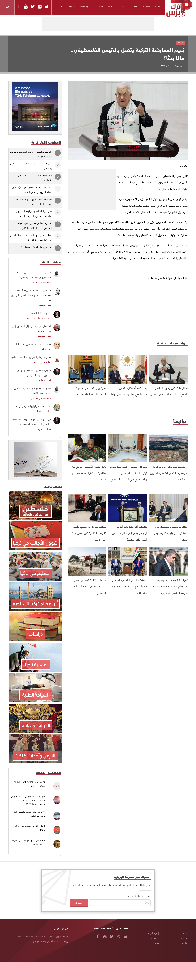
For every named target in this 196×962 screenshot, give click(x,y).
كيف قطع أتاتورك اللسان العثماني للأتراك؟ (35, 178)
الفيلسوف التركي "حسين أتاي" (36, 247)
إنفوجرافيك (85, 6)
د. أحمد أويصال (43, 410)
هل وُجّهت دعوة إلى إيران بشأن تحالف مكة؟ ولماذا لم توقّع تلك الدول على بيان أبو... (31, 295)
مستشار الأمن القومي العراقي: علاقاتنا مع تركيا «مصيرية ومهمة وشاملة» (128, 586)
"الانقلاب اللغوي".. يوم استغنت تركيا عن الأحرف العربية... (31, 154)
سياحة (111, 6)
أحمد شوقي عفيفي (41, 282)
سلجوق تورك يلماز (42, 362)
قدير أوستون (44, 379)
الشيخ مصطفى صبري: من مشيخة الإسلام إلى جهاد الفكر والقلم (35, 225)
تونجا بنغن (46, 348)
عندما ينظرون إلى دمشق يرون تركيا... (32, 344)
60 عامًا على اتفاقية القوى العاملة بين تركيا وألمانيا (29, 784)
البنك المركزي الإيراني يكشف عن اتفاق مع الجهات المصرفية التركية (31, 237)
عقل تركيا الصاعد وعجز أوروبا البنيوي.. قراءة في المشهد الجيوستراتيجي (33, 213)
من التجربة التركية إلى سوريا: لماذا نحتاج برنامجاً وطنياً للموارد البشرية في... (31, 421)
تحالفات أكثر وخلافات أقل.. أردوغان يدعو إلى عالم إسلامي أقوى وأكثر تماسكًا (129, 533)
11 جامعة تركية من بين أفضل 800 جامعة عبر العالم (29, 814)
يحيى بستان (45, 304)
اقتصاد (146, 6)
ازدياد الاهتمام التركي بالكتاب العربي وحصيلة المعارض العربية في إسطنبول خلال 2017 (28, 800)
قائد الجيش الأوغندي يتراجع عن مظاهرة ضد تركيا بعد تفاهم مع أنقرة (89, 473)
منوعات (71, 6)
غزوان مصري (44, 428)
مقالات (99, 6)
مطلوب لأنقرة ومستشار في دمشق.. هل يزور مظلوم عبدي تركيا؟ (171, 533)
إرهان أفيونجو (44, 335)
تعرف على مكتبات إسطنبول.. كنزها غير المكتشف (28, 842)
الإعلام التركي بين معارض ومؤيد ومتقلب (29, 828)
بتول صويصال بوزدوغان (39, 317)
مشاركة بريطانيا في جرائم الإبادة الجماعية (31, 357)
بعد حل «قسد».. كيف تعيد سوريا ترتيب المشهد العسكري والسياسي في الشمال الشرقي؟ (128, 473)
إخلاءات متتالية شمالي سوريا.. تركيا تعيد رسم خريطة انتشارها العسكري (89, 586)
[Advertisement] (92, 188)
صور (60, 6)
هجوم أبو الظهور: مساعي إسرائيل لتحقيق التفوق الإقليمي (34, 372)
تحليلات (134, 6)
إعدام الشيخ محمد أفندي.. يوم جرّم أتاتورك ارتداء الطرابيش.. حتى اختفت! (31, 189)
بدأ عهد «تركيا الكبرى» (40, 313)
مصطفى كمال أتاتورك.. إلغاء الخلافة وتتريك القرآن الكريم (34, 201)
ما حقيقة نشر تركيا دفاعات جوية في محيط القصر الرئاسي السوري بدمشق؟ (169, 473)
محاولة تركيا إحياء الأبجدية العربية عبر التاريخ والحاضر (31, 166)
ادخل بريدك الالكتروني (139, 896)
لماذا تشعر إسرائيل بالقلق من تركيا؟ (33, 406)
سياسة (158, 6)
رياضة (122, 6)
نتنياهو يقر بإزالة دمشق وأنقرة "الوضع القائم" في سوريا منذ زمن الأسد (89, 533)
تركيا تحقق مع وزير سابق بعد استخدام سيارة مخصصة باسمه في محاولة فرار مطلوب (170, 586)
